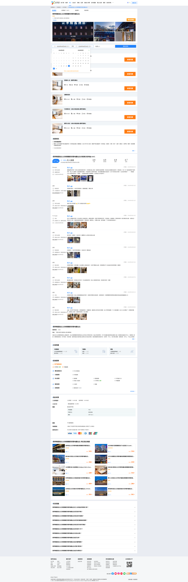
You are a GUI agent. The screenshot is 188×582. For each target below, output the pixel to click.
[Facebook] (112, 573)
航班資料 (96, 561)
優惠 (104, 2)
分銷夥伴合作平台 (117, 566)
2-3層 (74, 99)
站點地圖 (130, 579)
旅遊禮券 (89, 564)
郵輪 (78, 2)
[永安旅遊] (55, 3)
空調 (77, 85)
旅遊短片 (89, 566)
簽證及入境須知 (97, 566)
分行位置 (68, 566)
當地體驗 (93, 2)
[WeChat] (124, 573)
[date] (62, 46)
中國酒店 (59, 7)
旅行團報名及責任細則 (92, 569)
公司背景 (68, 561)
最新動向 (68, 563)
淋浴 (82, 85)
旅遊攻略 (108, 2)
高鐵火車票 (87, 2)
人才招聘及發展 (69, 567)
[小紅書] (121, 573)
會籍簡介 (108, 564)
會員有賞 (108, 566)
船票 (82, 2)
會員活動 (115, 561)
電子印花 (89, 567)
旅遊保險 (89, 563)
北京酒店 (64, 7)
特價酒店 (53, 7)
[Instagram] (118, 573)
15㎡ (67, 85)
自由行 (74, 2)
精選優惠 (108, 567)
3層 (72, 85)
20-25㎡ (68, 99)
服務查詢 (115, 564)
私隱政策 (68, 569)
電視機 (87, 85)
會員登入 (108, 561)
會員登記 (108, 563)
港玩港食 (53, 567)
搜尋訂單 (134, 3)
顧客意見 (115, 563)
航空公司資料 (97, 563)
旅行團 (62, 2)
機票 (66, 2)
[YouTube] (115, 573)
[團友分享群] (131, 573)
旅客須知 (89, 561)
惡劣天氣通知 (97, 564)
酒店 (70, 2)
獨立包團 (99, 2)
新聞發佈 (68, 564)
